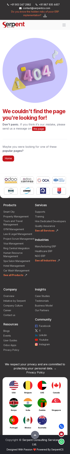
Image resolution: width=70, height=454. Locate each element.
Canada (56, 393)
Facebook (45, 325)
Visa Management (13, 243)
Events (7, 335)
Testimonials (42, 300)
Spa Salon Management (16, 261)
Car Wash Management (16, 270)
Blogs (6, 330)
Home (8, 158)
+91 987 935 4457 (49, 4)
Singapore (56, 410)
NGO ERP (40, 255)
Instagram (44, 344)
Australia (42, 428)
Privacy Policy (11, 349)
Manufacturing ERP (45, 246)
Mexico (28, 428)
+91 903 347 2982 (21, 4)
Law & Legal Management (17, 234)
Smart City (9, 211)
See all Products (13, 275)
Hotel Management (14, 265)
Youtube (43, 339)
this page (39, 128)
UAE (42, 393)
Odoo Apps (9, 345)
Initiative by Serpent (14, 300)
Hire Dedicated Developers (50, 221)
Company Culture (13, 305)
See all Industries (45, 260)
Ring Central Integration (16, 248)
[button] (35, 435)
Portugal (14, 428)
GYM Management (13, 229)
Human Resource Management (13, 254)
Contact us (9, 315)
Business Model (44, 305)
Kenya (13, 410)
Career (7, 310)
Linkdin (43, 335)
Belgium (28, 393)
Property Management (16, 216)
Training (39, 216)
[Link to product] (11, 180)
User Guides (10, 340)
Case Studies (42, 296)
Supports (40, 211)
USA (14, 393)
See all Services (45, 230)
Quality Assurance (45, 226)
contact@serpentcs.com (36, 8)
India (28, 410)
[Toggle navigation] (64, 24)
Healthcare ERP (44, 251)
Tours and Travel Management (13, 223)
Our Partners (42, 310)
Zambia (42, 410)
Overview (8, 296)
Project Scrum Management (18, 238)
